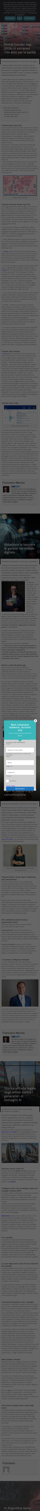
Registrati (20, 789)
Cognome (9, 766)
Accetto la (13, 781)
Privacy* (9, 776)
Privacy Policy (10, 786)
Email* (8, 744)
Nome (8, 756)
